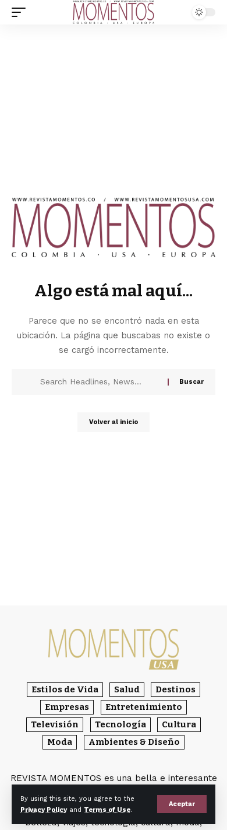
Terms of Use (107, 810)
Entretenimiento (143, 707)
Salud (127, 689)
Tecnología (120, 724)
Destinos (175, 689)
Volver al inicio (113, 422)
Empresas (67, 707)
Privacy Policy (43, 810)
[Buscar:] (99, 382)
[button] (182, 804)
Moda (59, 742)
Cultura (179, 724)
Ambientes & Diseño (134, 742)
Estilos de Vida (64, 689)
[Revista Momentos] (113, 12)
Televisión (55, 724)
